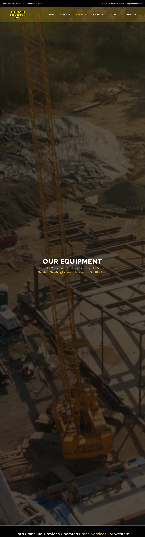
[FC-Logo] (18, 10)
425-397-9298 (112, 4)
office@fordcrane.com (133, 4)
